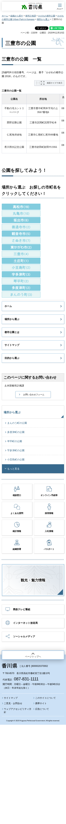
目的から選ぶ (12, 358)
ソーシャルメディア (24, 636)
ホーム (5, 16)
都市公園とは (12, 332)
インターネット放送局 (25, 622)
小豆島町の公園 (15, 459)
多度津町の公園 (15, 432)
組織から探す (16, 16)
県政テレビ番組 (21, 609)
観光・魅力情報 (33, 580)
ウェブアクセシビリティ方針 (17, 710)
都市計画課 (30, 16)
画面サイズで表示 (54, 83)
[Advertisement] (33, 765)
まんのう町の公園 (17, 423)
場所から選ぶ (43, 19)
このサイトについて (45, 698)
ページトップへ (33, 656)
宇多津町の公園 (15, 450)
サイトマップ (12, 345)
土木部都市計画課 (14, 385)
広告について (42, 709)
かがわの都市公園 (46, 16)
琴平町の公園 (14, 441)
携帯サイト (41, 703)
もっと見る (13, 468)
